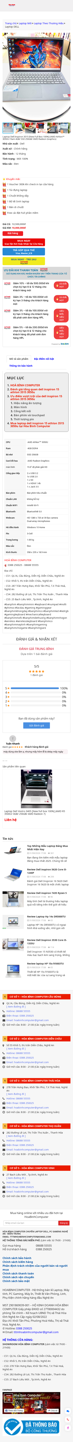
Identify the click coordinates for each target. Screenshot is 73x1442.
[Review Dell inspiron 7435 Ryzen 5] (13, 901)
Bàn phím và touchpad (29, 415)
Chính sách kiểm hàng (18, 1262)
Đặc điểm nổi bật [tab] (44, 358)
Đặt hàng (13, 233)
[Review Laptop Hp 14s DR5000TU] (13, 925)
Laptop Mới (25, 23)
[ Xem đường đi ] (16, 1006)
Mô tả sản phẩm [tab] (18, 358)
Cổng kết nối (22, 411)
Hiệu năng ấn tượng (27, 403)
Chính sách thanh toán (18, 1273)
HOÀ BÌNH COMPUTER (25, 385)
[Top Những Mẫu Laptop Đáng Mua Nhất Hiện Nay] (13, 854)
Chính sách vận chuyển (18, 1277)
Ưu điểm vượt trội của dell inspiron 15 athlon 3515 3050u (36, 397)
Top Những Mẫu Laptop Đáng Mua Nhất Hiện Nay (47, 847)
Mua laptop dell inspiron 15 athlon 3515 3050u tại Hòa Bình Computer (37, 424)
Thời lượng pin (24, 419)
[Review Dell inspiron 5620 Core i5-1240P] (13, 878)
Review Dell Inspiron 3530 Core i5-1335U (47, 941)
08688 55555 (44, 1245)
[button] (67, 77)
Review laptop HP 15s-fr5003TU (45, 963)
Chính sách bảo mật (16, 1281)
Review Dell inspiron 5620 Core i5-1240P (47, 871)
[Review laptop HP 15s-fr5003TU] (13, 972)
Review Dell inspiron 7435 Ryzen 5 (47, 893)
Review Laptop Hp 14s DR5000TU (46, 916)
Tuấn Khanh (13, 743)
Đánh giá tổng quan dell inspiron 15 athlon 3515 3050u (34, 390)
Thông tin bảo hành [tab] (20, 365)
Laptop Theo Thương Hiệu (49, 23)
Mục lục (15, 377)
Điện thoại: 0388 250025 (20, 1015)
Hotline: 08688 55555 (18, 1011)
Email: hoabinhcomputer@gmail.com (27, 1020)
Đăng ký (64, 1223)
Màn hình (20, 407)
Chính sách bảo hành (17, 1258)
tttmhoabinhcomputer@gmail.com (36, 1332)
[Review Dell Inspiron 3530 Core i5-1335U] (13, 948)
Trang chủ (11, 23)
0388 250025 (44, 1249)
